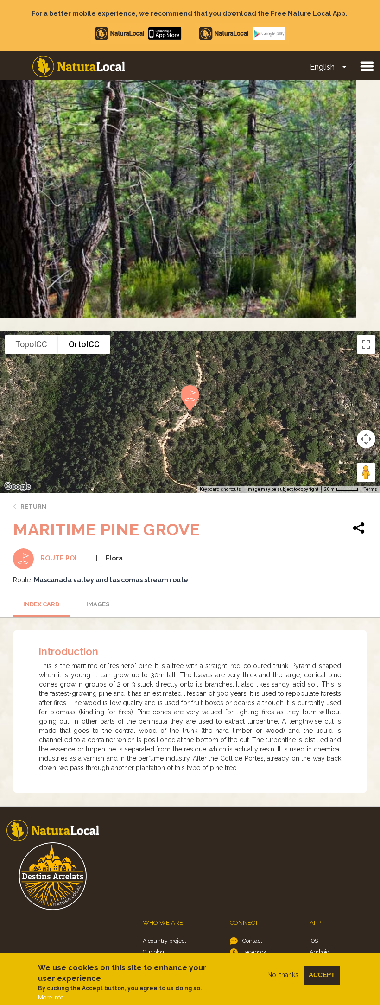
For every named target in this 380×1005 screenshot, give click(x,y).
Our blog (153, 951)
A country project (164, 940)
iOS (314, 940)
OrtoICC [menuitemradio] (84, 344)
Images (97, 604)
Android (319, 951)
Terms (370, 489)
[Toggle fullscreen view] (366, 344)
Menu (367, 66)
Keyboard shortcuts (220, 489)
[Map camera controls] (366, 439)
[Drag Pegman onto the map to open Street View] (366, 472)
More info (50, 997)
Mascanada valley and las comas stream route (111, 580)
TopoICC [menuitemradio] (31, 344)
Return (33, 506)
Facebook (254, 951)
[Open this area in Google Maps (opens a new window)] (17, 487)
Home (78, 66)
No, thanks (282, 975)
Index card (41, 604)
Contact (252, 940)
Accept (322, 975)
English (322, 67)
